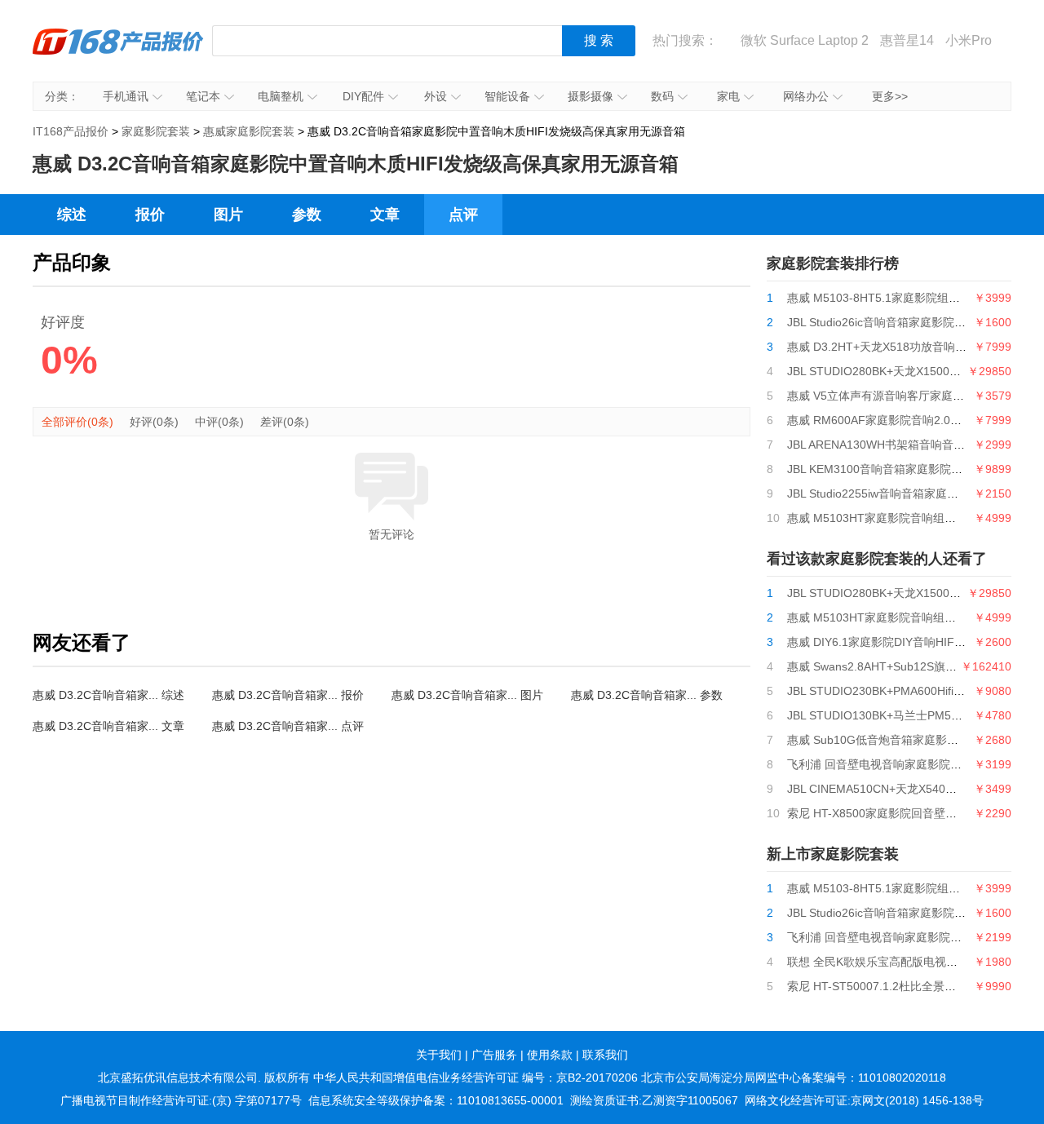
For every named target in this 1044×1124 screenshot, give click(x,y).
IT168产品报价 (118, 53)
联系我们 (605, 1054)
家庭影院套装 (156, 131)
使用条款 (550, 1054)
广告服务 (494, 1054)
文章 (385, 214)
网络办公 (806, 96)
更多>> (890, 96)
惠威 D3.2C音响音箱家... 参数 (647, 694)
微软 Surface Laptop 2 (805, 40)
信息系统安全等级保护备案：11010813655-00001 (436, 1100)
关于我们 (439, 1054)
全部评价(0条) (77, 421)
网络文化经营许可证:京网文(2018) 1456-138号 (864, 1100)
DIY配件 (363, 96)
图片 (228, 214)
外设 (435, 96)
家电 (728, 96)
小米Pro (968, 40)
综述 (71, 214)
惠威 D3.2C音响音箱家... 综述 (108, 694)
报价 (150, 214)
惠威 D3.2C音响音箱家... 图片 (467, 694)
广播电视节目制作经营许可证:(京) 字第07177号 (181, 1100)
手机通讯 (125, 96)
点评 (463, 214)
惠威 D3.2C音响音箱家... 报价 (288, 694)
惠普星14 (907, 40)
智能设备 (507, 96)
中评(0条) (219, 421)
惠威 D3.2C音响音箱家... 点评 (288, 725)
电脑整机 (280, 96)
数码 (662, 96)
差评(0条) (284, 421)
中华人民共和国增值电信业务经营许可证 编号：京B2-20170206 (475, 1077)
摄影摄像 (590, 96)
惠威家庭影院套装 (248, 131)
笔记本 (203, 96)
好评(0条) (154, 421)
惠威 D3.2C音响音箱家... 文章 (108, 725)
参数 (306, 214)
